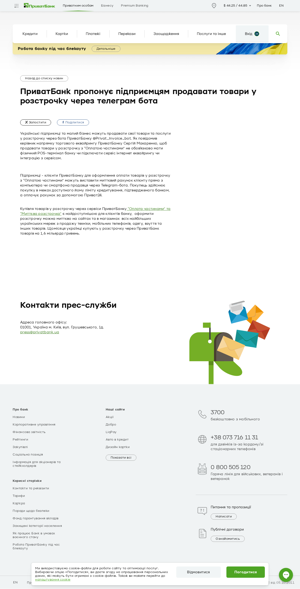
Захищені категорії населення (37, 526)
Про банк (264, 6)
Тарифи (19, 496)
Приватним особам (78, 6)
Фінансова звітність (29, 432)
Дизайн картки (118, 447)
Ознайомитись (228, 539)
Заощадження (166, 34)
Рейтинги (20, 439)
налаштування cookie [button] (53, 579)
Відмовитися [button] (198, 572)
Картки (62, 34)
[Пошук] (278, 33)
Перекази (126, 34)
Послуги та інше (211, 34)
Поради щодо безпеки (31, 511)
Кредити (30, 34)
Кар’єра (19, 503)
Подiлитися (74, 122)
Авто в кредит (117, 439)
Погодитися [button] (245, 572)
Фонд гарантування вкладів (36, 518)
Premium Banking (134, 6)
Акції (110, 417)
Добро (111, 424)
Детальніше (106, 49)
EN (281, 6)
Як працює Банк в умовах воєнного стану (34, 535)
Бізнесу (107, 6)
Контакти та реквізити (31, 488)
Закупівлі (20, 447)
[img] (39, 5)
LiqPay (111, 432)
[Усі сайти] (16, 5)
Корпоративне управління (34, 424)
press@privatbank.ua (39, 332)
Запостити (37, 122)
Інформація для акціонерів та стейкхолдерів (36, 464)
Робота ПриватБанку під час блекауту (36, 546)
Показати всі (121, 458)
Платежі (93, 34)
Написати (224, 516)
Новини (19, 417)
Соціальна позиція (28, 454)
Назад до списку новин (44, 78)
